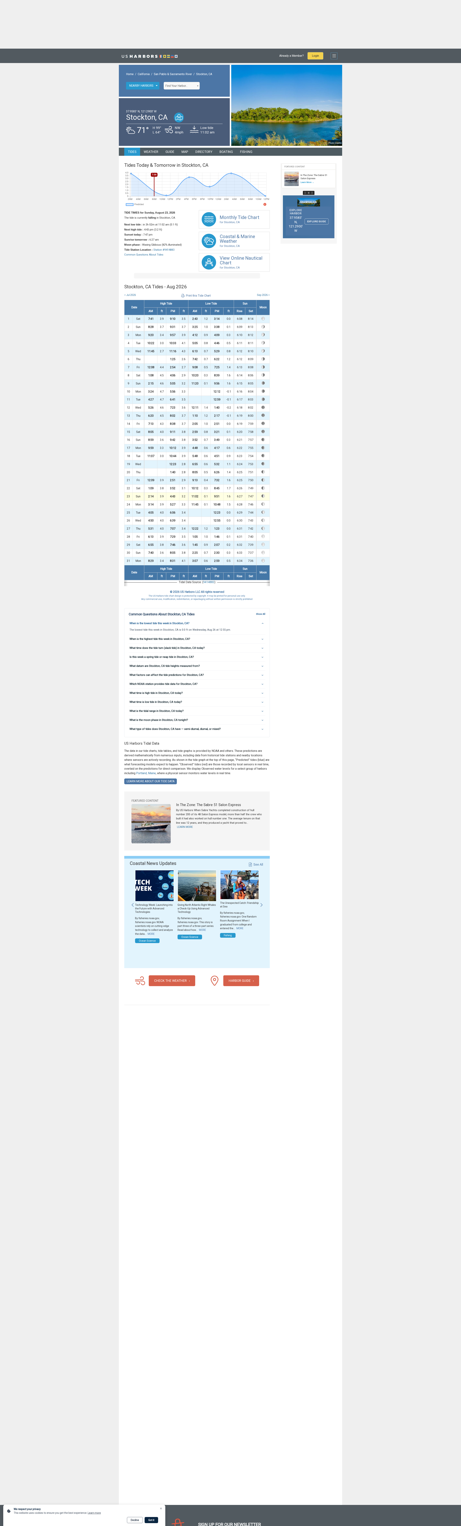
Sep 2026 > (263, 295)
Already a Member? (291, 55)
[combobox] (182, 85)
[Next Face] (312, 192)
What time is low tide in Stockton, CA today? (155, 702)
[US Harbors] (150, 55)
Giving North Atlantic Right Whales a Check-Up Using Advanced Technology (197, 908)
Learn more (94, 1512)
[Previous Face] (305, 192)
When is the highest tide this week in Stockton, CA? (159, 639)
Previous (132, 903)
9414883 (208, 582)
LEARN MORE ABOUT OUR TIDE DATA (150, 781)
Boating (226, 152)
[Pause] (308, 192)
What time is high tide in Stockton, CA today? (156, 693)
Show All (260, 614)
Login (315, 55)
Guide (169, 152)
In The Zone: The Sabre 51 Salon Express (208, 805)
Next (261, 903)
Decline (135, 1520)
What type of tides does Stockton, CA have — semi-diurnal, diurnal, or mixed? (175, 729)
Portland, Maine (146, 773)
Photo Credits (334, 143)
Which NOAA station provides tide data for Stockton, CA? (163, 684)
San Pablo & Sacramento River (173, 74)
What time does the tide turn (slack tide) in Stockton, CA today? (167, 648)
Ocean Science (147, 940)
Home (130, 74)
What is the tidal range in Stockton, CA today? (156, 711)
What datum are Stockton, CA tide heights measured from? (164, 666)
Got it (151, 1520)
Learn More (185, 827)
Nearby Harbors (141, 85)
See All (258, 864)
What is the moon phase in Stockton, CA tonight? (158, 720)
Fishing (246, 152)
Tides (132, 152)
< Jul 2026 (130, 295)
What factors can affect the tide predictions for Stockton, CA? (166, 675)
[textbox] (182, 86)
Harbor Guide (240, 981)
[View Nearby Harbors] (179, 117)
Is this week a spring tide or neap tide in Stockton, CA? (161, 657)
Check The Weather (170, 981)
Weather (151, 152)
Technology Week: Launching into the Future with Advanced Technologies (154, 908)
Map (185, 152)
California (144, 74)
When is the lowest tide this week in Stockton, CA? (159, 623)
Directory (203, 152)
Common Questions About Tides (143, 254)
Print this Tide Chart (198, 295)
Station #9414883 (163, 249)
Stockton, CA (204, 74)
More (151, 933)
